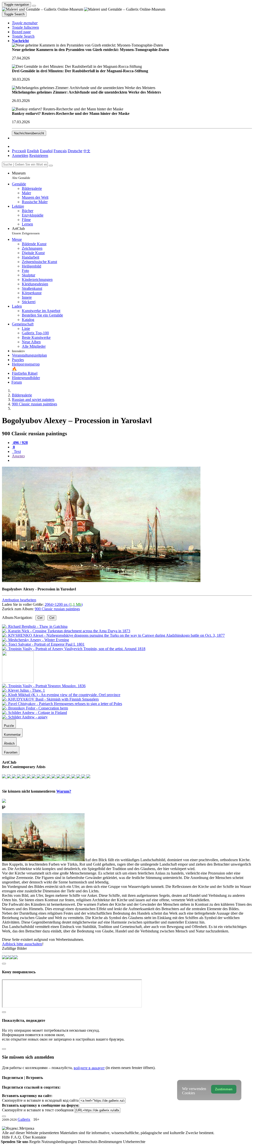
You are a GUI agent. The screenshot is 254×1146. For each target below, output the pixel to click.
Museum (21, 175)
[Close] (51, 165)
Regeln (35, 1142)
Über (27, 1137)
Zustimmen (223, 1089)
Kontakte (39, 1137)
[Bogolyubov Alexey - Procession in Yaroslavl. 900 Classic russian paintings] (101, 581)
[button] (25, 23)
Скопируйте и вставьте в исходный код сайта (40, 1100)
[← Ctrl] (73, 649)
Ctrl (39, 618)
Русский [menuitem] (19, 151)
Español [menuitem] (46, 151)
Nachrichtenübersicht (29, 133)
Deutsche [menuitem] (75, 151)
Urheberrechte (134, 1142)
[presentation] (132, 460)
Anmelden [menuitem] (20, 155)
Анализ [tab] (18, 456)
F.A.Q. (17, 1137)
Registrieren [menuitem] (38, 155)
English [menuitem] (33, 151)
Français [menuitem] (60, 151)
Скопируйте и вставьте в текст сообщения (37, 1110)
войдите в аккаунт (89, 1068)
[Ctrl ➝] (44, 686)
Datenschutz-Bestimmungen (100, 1142)
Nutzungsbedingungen (59, 1142)
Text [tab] (17, 451)
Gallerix (24, 1119)
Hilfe (6, 1137)
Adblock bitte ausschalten (22, 944)
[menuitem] (86, 151)
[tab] (20, 442)
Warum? (63, 791)
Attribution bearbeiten (19, 600)
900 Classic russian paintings (57, 609)
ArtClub (26, 230)
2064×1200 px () (64, 604)
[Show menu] (34, 5)
